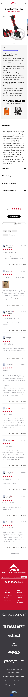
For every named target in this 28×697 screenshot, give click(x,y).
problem (5, 235)
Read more (18, 299)
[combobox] (20, 239)
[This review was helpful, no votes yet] (21, 264)
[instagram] (6, 582)
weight (5, 231)
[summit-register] (20, 582)
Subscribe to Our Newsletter (12, 577)
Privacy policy (9, 681)
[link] (14, 11)
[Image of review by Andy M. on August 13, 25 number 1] (5, 284)
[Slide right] (17, 43)
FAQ (18, 600)
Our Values (6, 599)
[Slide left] (10, 43)
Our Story (6, 597)
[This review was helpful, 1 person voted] (21, 305)
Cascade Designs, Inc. (16, 669)
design (14, 231)
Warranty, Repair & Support (21, 596)
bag (10, 231)
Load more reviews (14, 553)
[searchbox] (8, 223)
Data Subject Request (14, 672)
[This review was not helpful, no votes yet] (23, 264)
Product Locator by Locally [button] (10, 50)
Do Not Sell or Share (8, 676)
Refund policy (9, 685)
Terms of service (18, 681)
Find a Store (20, 602)
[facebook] (9, 582)
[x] (12, 582)
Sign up (24, 577)
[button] (25, 3)
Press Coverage (7, 600)
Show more (12, 235)
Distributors (20, 599)
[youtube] (15, 582)
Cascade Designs (8, 595)
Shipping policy (18, 685)
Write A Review (14, 216)
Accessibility (13, 689)
